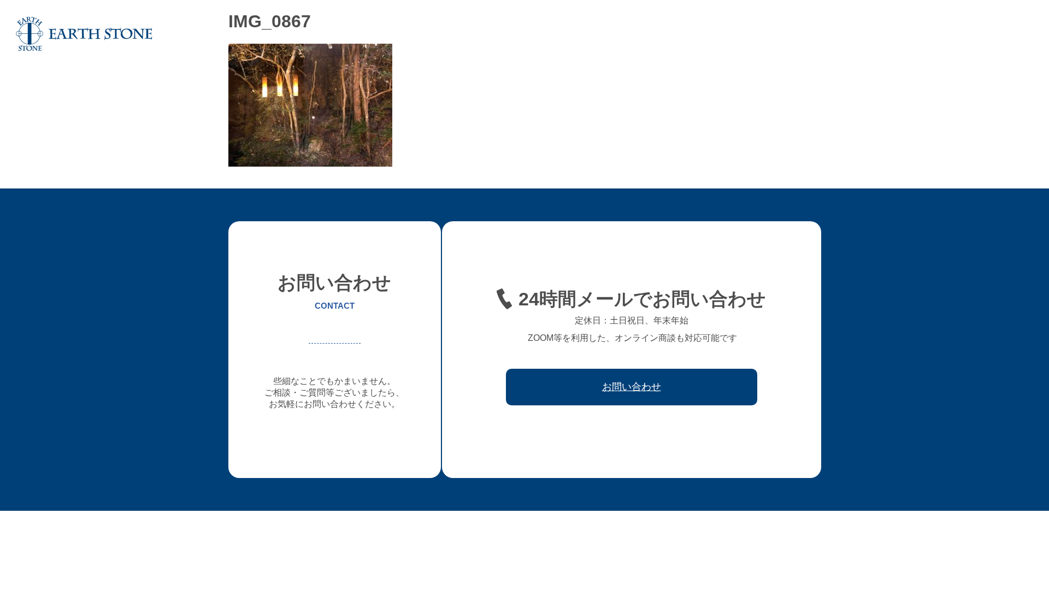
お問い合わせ (1004, 34)
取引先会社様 (945, 34)
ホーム (563, 34)
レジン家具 (830, 34)
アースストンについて (626, 34)
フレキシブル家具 (767, 34)
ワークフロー (886, 34)
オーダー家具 (701, 34)
